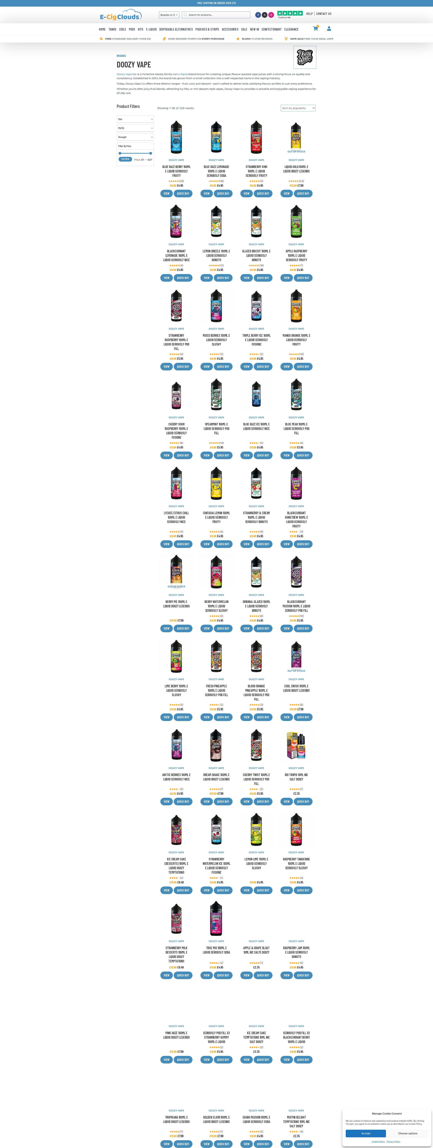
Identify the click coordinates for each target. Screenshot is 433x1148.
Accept (365, 1133)
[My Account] (329, 28)
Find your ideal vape (311, 38)
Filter (125, 159)
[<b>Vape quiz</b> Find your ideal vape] (286, 38)
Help (309, 13)
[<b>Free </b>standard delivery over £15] (101, 38)
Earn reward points (196, 38)
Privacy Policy (393, 1141)
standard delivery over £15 (128, 38)
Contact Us (324, 13)
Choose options (407, 1133)
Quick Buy (183, 193)
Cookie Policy (378, 1141)
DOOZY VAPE (176, 160)
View (166, 193)
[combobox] (169, 15)
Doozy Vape (124, 74)
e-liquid (183, 74)
